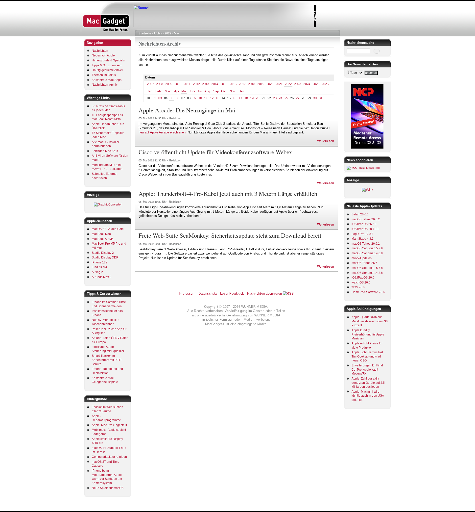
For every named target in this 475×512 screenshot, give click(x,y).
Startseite (145, 33)
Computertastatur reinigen (109, 457)
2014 (214, 84)
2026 (325, 84)
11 (206, 98)
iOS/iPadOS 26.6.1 (364, 224)
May (177, 33)
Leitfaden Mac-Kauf (105, 151)
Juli (199, 91)
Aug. (207, 91)
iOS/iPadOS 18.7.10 (365, 229)
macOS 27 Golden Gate (108, 229)
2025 (315, 84)
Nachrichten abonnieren (264, 293)
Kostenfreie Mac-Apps (106, 80)
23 (275, 98)
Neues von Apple (103, 55)
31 (320, 98)
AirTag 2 (97, 272)
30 (315, 98)
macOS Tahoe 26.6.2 (366, 219)
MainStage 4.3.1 (363, 238)
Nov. (233, 91)
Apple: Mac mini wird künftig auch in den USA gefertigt (368, 396)
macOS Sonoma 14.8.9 (367, 253)
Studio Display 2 (103, 253)
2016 (233, 84)
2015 (223, 84)
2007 (150, 84)
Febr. (159, 91)
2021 (279, 84)
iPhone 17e (99, 262)
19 (252, 98)
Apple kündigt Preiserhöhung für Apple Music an (368, 334)
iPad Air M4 (99, 267)
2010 (177, 84)
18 (246, 98)
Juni (192, 91)
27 (297, 98)
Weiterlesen (325, 141)
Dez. (241, 91)
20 (257, 98)
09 (194, 98)
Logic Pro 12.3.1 (363, 234)
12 (212, 98)
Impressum (187, 293)
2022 (168, 33)
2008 (159, 84)
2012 (196, 84)
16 (234, 98)
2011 (187, 84)
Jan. (150, 91)
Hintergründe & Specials (108, 60)
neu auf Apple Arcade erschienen (162, 132)
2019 (260, 84)
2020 (269, 84)
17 (240, 98)
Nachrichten (100, 50)
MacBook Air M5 (103, 239)
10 (200, 98)
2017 (242, 84)
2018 (251, 84)
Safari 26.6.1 (360, 214)
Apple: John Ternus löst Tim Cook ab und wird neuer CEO (367, 356)
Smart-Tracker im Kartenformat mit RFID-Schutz (107, 360)
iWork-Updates (362, 258)
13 (217, 98)
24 (280, 98)
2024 (306, 84)
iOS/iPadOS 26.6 (363, 277)
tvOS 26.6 (358, 287)
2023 (297, 84)
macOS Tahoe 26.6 (364, 263)
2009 (168, 84)
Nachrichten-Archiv (105, 84)
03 (160, 98)
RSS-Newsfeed (369, 168)
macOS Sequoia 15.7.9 (367, 248)
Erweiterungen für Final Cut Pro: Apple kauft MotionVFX (367, 369)
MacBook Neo (101, 234)
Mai (184, 91)
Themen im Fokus (104, 75)
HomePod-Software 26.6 (368, 292)
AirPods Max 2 (101, 277)
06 (177, 98)
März (168, 91)
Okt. (224, 91)
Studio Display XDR (105, 257)
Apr (176, 91)
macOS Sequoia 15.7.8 (367, 268)
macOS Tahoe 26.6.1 (366, 243)
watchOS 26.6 (361, 282)
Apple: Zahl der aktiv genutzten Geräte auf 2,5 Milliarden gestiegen (368, 382)
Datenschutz (207, 293)
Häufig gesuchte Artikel (107, 70)
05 (171, 98)
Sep (216, 91)
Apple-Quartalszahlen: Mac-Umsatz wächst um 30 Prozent (370, 321)
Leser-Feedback (232, 293)
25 (286, 98)
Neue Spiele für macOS (107, 488)
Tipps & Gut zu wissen (106, 65)
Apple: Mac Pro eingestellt (109, 425)
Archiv (158, 33)
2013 (205, 84)
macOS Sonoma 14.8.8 (367, 273)
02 (154, 98)
